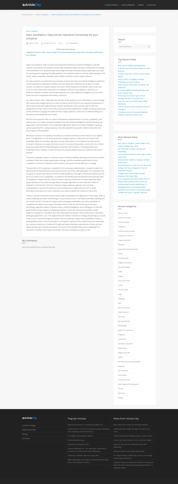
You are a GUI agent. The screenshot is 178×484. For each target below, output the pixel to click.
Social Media (122, 375)
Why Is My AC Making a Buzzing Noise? (132, 65)
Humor (120, 285)
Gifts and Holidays (124, 267)
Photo (59, 49)
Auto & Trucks (123, 213)
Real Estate (122, 339)
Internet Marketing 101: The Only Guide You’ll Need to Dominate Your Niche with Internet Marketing (87, 449)
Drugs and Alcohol (124, 240)
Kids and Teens (123, 290)
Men (119, 303)
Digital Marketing (29, 430)
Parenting (121, 317)
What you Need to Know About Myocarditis (130, 451)
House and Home (124, 281)
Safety (120, 357)
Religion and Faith (124, 353)
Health (120, 272)
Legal (120, 294)
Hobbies (121, 276)
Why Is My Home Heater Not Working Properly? (132, 425)
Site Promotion (123, 371)
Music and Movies (124, 308)
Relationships (122, 348)
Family (120, 254)
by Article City (50, 43)
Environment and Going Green (128, 249)
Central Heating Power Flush (128, 146)
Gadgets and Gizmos (125, 263)
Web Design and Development (128, 384)
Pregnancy (121, 335)
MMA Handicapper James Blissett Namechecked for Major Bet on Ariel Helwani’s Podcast (88, 461)
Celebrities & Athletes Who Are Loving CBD (84, 455)
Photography (122, 326)
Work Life (121, 393)
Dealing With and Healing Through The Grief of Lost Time (132, 430)
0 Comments (73, 43)
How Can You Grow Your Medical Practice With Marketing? (130, 445)
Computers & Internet (125, 236)
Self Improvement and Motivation (129, 362)
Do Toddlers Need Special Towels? (81, 436)
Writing (120, 398)
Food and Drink (123, 258)
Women (120, 389)
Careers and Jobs (123, 222)
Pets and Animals (124, 321)
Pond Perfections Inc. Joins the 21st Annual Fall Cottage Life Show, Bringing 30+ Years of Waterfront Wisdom (134, 168)
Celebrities (121, 227)
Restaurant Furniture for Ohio (79, 444)
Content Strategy (28, 425)
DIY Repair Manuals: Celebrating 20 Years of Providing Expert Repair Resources (133, 456)
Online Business (123, 312)
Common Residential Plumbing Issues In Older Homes (134, 436)
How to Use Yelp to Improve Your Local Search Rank (133, 440)
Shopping (121, 366)
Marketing (121, 299)
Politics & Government (125, 330)
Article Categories (42, 15)
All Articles (26, 438)
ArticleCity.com (27, 15)
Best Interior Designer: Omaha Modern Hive (134, 143)
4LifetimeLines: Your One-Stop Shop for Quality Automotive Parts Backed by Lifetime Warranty (89, 430)
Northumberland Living (77, 440)
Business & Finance (124, 218)
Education (121, 245)
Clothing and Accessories (126, 231)
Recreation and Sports (125, 344)
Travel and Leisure (124, 380)
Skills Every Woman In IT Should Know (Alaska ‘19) (86, 425)
